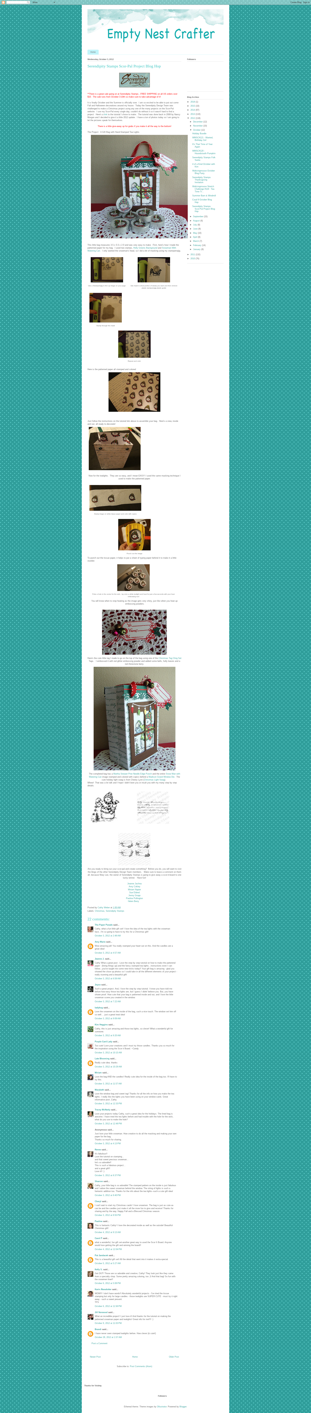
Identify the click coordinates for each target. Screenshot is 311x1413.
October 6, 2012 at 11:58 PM (108, 1306)
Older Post (174, 1357)
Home (93, 52)
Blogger (182, 1406)
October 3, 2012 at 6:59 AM (108, 978)
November (198, 126)
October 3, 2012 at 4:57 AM (108, 953)
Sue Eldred (134, 892)
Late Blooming (102, 1058)
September (198, 216)
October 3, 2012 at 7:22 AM (108, 1001)
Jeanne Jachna (134, 883)
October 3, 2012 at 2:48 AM (108, 935)
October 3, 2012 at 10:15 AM (108, 1052)
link (105, 114)
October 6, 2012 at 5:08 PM (108, 1283)
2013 (193, 114)
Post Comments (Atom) (141, 1366)
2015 (193, 106)
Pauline (98, 1221)
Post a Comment (99, 1343)
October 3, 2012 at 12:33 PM (108, 1103)
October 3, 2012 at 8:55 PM (108, 1215)
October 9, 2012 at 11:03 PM (108, 1323)
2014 (193, 110)
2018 (193, 102)
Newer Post (95, 1357)
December (198, 121)
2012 (193, 118)
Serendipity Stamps (115, 911)
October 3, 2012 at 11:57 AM (108, 1083)
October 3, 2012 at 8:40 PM (108, 1195)
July (195, 225)
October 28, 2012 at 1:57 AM (108, 1337)
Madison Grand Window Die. (162, 777)
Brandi (98, 1329)
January (197, 249)
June (195, 229)
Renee (98, 1149)
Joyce (98, 984)
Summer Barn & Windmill (204, 195)
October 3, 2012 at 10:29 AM (108, 1066)
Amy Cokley (134, 886)
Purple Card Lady (103, 1041)
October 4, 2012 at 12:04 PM (108, 1249)
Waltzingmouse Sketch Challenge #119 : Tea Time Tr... (203, 189)
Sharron (99, 1181)
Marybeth (99, 1090)
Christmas (99, 911)
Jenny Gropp (134, 895)
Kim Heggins (101, 1024)
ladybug (99, 1007)
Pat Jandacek (101, 1255)
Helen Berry (133, 901)
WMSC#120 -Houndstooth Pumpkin (203, 152)
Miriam (98, 1072)
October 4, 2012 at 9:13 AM (108, 1232)
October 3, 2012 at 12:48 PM (108, 1123)
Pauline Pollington (134, 898)
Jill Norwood (101, 1312)
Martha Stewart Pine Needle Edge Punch (132, 774)
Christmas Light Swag (154, 780)
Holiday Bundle (199, 133)
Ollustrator (162, 1406)
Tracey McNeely (102, 1109)
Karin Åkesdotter (103, 1289)
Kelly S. (99, 1269)
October (197, 130)
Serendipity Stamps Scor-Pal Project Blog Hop (203, 209)
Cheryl (98, 1201)
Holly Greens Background (145, 248)
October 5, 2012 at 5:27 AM (108, 1263)
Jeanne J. (100, 959)
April (195, 237)
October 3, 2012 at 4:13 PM (108, 1143)
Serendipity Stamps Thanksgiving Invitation (201, 180)
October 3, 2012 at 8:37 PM (108, 1175)
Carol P (98, 1238)
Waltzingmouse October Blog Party (203, 172)
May (195, 233)
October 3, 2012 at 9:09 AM (108, 1018)
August (196, 220)
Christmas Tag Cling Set (170, 658)
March (196, 241)
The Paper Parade (104, 925)
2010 (193, 258)
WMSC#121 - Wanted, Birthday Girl (202, 138)
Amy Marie (100, 942)
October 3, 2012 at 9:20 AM (108, 1035)
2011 (193, 254)
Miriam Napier (134, 889)
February (197, 245)
